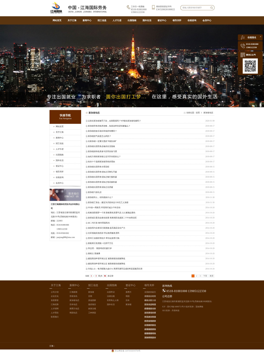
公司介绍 (55, 292)
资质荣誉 (55, 300)
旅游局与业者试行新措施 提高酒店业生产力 (106, 228)
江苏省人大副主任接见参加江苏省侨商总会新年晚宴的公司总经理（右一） (150, 317)
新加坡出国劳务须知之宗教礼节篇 (102, 172)
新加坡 (91, 292)
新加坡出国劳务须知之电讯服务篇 (102, 182)
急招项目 (92, 304)
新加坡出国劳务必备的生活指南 (101, 146)
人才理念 (55, 313)
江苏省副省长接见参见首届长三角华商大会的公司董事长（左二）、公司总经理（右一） (150, 309)
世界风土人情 (113, 300)
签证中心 (162, 20)
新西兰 (128, 292)
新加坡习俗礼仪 (94, 192)
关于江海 (72, 20)
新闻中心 (87, 20)
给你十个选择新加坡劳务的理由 (101, 162)
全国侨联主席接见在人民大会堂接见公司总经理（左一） (150, 300)
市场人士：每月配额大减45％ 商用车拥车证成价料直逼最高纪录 (115, 269)
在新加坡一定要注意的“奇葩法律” (102, 141)
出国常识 (111, 292)
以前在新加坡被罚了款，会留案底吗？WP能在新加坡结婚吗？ (114, 121)
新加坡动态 (74, 300)
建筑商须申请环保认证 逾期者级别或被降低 (106, 259)
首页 (198, 113)
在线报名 (252, 37)
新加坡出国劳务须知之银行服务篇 (102, 177)
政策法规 (92, 309)
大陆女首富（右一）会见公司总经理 (150, 338)
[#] (132, 66)
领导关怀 (177, 20)
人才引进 (117, 20)
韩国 (128, 296)
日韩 (90, 296)
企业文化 (55, 296)
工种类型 (92, 313)
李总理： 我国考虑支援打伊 (100, 248)
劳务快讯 (73, 296)
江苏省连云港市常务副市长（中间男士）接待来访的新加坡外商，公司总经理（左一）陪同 (150, 329)
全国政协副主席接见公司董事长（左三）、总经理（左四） (150, 292)
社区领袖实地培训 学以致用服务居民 (103, 233)
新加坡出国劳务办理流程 (98, 167)
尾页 (212, 276)
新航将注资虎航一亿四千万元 (100, 243)
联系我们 (55, 317)
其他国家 (92, 300)
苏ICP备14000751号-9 (176, 307)
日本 (128, 300)
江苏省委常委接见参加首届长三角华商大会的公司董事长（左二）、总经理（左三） (150, 313)
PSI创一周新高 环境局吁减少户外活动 (104, 208)
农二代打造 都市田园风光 (99, 223)
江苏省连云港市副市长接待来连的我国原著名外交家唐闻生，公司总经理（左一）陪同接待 (150, 334)
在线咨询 (192, 20)
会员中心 (207, 20)
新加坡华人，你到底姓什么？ (100, 197)
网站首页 (57, 20)
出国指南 (132, 20)
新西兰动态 (74, 309)
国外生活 (147, 20)
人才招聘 (55, 309)
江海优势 (55, 304)
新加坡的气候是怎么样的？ (99, 136)
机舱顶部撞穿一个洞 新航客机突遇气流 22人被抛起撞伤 (111, 213)
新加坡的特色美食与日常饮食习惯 (102, 151)
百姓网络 (199, 307)
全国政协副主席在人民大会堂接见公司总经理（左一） (150, 296)
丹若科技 (175, 311)
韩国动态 (73, 313)
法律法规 (111, 296)
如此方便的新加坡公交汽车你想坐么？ (104, 157)
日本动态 (73, 304)
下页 (205, 276)
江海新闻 (73, 292)
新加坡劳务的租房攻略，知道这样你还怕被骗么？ (109, 126)
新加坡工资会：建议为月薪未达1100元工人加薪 (108, 202)
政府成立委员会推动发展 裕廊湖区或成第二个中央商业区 (112, 218)
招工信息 (102, 20)
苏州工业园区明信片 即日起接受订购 (103, 238)
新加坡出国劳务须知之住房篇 (100, 187)
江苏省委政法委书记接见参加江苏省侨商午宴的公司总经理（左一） (150, 305)
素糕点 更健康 (94, 253)
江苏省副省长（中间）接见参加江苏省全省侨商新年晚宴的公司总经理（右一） (150, 321)
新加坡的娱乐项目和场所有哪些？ (102, 131)
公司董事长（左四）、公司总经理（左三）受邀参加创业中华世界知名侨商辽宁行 (150, 325)
